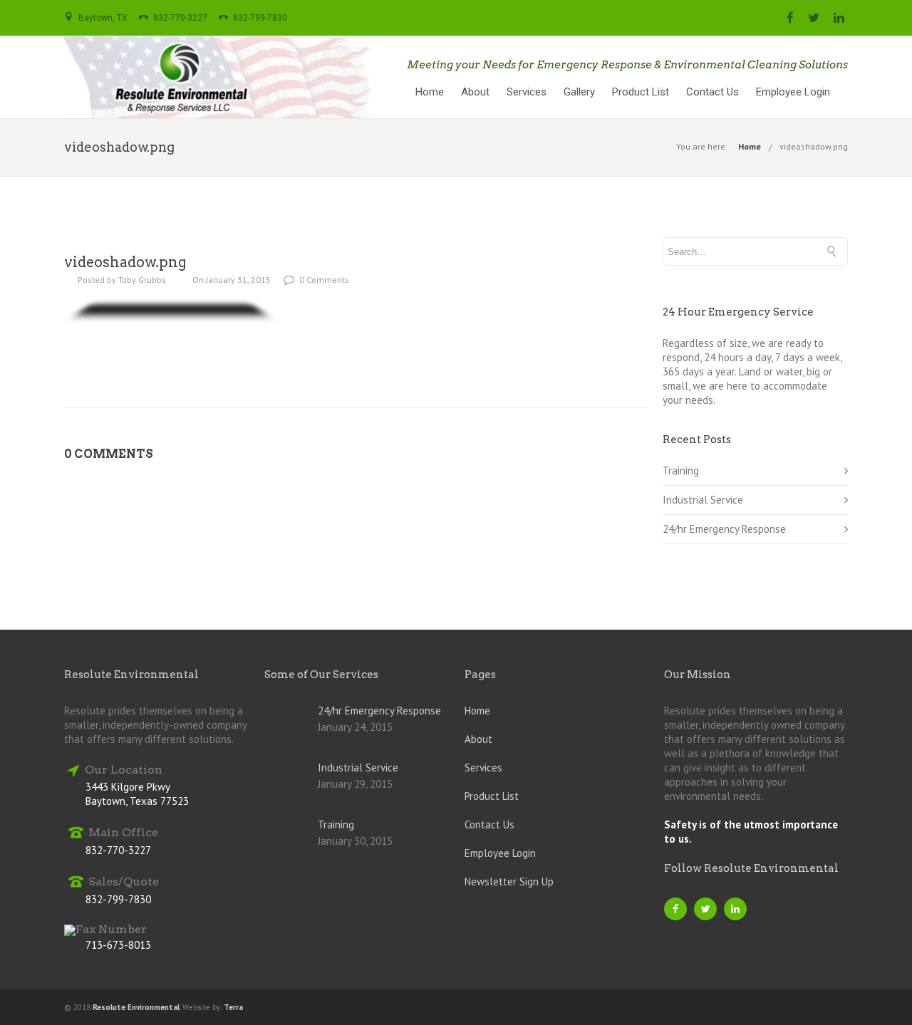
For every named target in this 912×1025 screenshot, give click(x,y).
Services (526, 91)
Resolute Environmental (136, 1007)
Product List (640, 91)
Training (681, 470)
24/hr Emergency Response (724, 529)
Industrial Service (703, 499)
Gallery (579, 91)
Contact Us (712, 91)
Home (429, 91)
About (475, 91)
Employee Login (793, 91)
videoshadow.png (813, 146)
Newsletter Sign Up (509, 881)
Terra (233, 1007)
